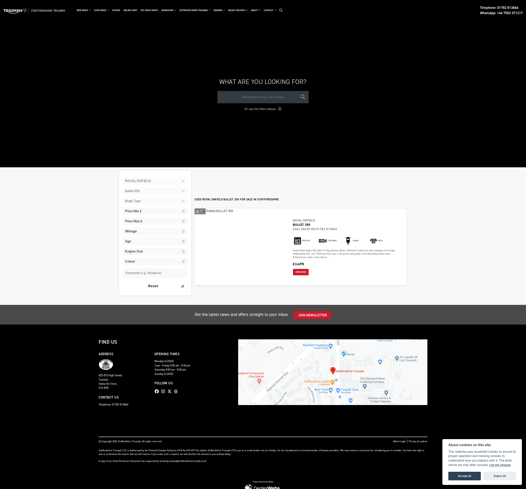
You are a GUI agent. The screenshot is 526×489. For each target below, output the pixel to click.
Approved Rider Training (193, 10)
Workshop (167, 10)
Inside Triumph (237, 10)
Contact (269, 10)
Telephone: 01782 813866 (499, 7)
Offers (116, 10)
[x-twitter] (170, 391)
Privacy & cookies (418, 441)
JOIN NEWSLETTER (312, 315)
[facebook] (158, 391)
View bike (300, 272)
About (255, 10)
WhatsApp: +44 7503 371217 (501, 12)
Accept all (464, 476)
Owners (218, 10)
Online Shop (130, 10)
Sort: (200, 174)
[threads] (177, 391)
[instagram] (164, 391)
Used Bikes (100, 10)
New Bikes (83, 10)
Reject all (500, 476)
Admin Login (399, 441)
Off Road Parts (149, 10)
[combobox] (155, 181)
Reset (153, 286)
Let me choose (500, 465)
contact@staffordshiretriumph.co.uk (187, 461)
